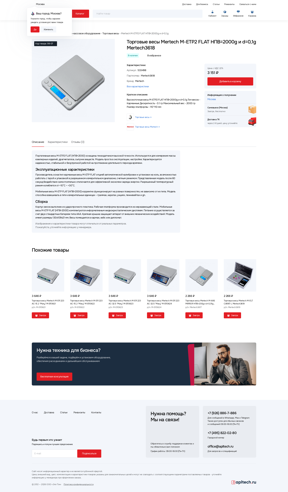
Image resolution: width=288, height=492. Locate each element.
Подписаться (89, 453)
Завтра (42, 315)
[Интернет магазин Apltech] (243, 482)
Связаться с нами (247, 4)
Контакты (96, 412)
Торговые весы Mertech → (147, 126)
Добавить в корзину (230, 81)
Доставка (186, 4)
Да (35, 29)
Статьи (216, 4)
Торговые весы (110, 33)
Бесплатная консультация (54, 376)
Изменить (48, 29)
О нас (35, 412)
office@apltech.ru (221, 446)
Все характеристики (138, 86)
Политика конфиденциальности (79, 484)
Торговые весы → (143, 117)
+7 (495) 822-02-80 (222, 433)
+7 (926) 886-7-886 (222, 413)
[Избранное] (61, 263)
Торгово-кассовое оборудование (81, 33)
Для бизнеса (202, 4)
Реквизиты (229, 4)
